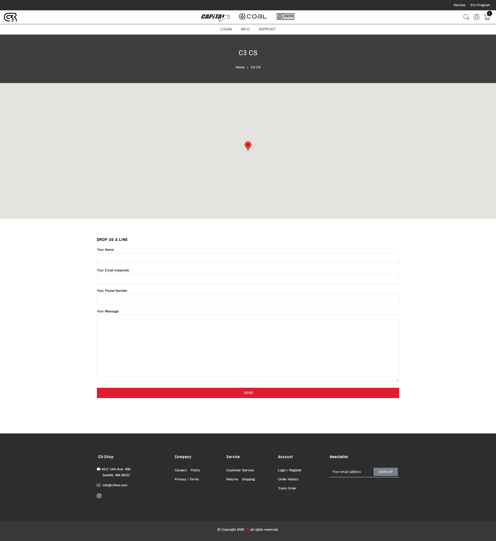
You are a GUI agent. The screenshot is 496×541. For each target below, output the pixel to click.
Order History (288, 479)
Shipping (248, 479)
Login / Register (290, 470)
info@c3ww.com (115, 485)
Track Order (287, 488)
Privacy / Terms (187, 479)
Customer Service (240, 470)
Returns (232, 479)
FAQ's (195, 470)
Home (240, 67)
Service (460, 5)
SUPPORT (267, 29)
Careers (181, 470)
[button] (248, 146)
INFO (245, 29)
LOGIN (226, 29)
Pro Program (480, 5)
